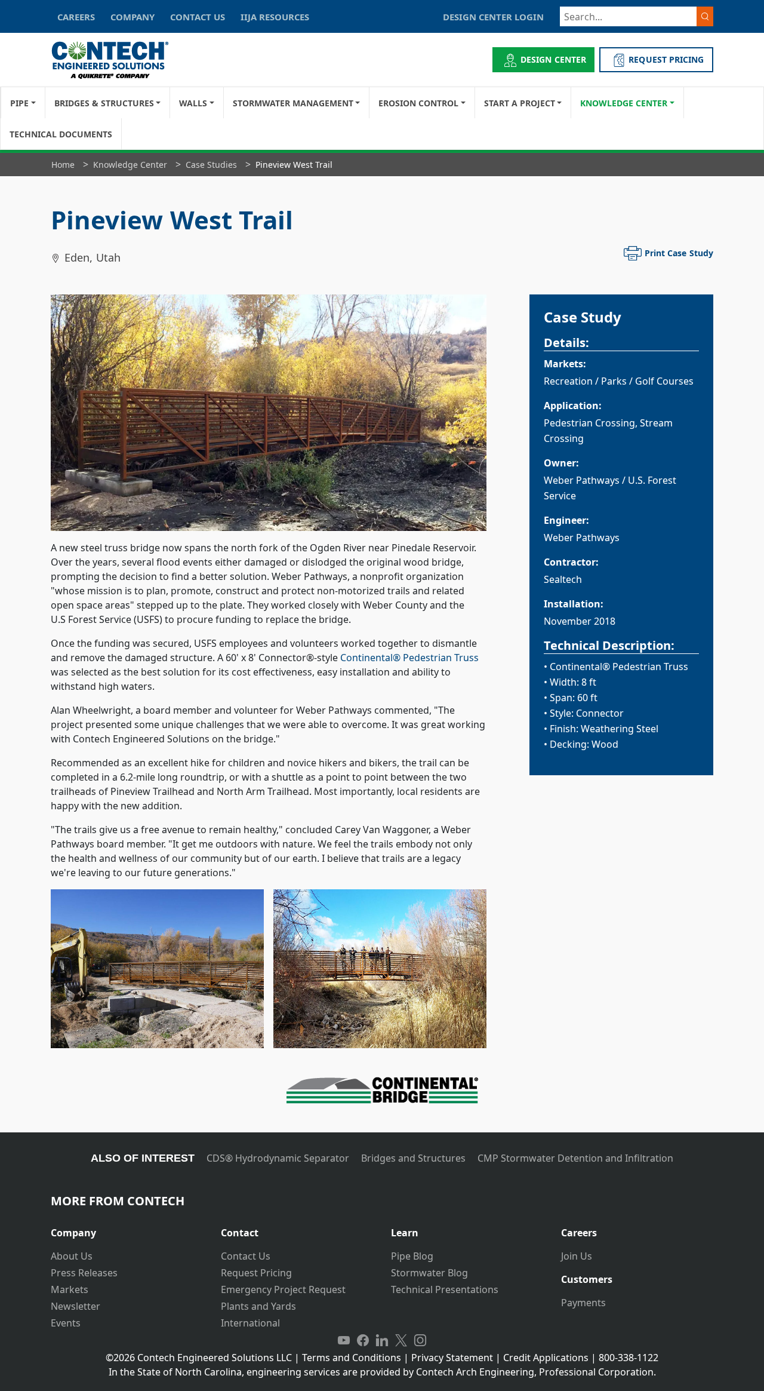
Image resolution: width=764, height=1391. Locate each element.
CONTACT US (197, 17)
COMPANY (132, 17)
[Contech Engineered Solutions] (118, 60)
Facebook (362, 1340)
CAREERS (76, 17)
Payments (583, 1302)
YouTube (343, 1340)
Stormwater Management (293, 103)
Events (66, 1322)
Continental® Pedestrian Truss (409, 657)
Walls (193, 103)
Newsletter (75, 1306)
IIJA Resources (275, 17)
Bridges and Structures (413, 1158)
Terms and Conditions (351, 1357)
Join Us (576, 1256)
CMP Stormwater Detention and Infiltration (575, 1158)
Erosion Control (418, 103)
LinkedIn (382, 1340)
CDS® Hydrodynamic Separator (278, 1158)
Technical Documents (61, 134)
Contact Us (245, 1256)
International (250, 1322)
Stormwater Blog (429, 1272)
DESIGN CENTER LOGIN (493, 17)
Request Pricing (256, 1272)
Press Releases (84, 1272)
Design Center (553, 59)
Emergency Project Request (283, 1289)
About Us (72, 1256)
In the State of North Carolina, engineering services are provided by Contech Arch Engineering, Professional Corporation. (382, 1371)
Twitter (401, 1340)
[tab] (127, 1228)
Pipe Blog (412, 1256)
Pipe (19, 103)
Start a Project (519, 103)
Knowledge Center (623, 103)
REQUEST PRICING (666, 59)
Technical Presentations (444, 1289)
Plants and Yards (258, 1306)
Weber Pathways (582, 480)
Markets (69, 1289)
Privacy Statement (452, 1357)
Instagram (420, 1340)
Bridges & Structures (104, 103)
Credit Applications (546, 1357)
